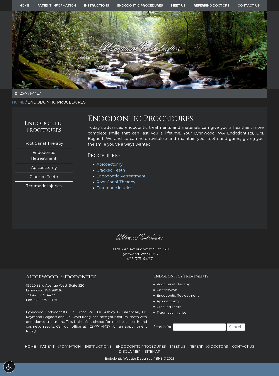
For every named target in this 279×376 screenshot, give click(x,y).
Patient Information (56, 5)
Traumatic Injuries (114, 187)
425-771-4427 (29, 93)
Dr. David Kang (78, 317)
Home (24, 5)
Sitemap (152, 351)
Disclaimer (130, 351)
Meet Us (178, 5)
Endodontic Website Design (126, 359)
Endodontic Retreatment (121, 176)
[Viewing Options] (9, 367)
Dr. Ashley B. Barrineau (118, 312)
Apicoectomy (109, 164)
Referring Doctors (211, 5)
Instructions (96, 5)
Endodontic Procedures (140, 5)
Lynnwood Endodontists (46, 312)
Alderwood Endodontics (140, 48)
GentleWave (167, 290)
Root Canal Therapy (116, 182)
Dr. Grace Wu (82, 312)
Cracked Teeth (111, 170)
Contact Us (249, 5)
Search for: (162, 327)
